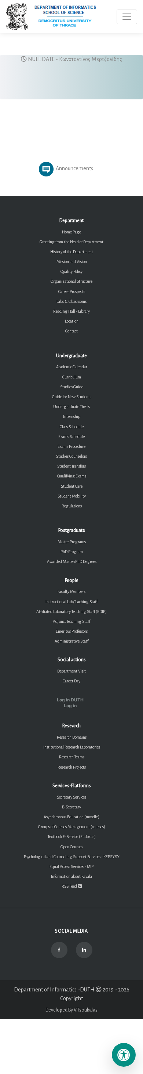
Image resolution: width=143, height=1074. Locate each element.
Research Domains (72, 737)
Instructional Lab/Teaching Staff (71, 601)
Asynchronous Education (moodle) (71, 817)
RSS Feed (70, 886)
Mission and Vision (71, 261)
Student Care (71, 486)
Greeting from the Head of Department (71, 242)
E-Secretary (71, 807)
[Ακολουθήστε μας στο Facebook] (59, 950)
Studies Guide (71, 387)
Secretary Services (71, 797)
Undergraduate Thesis (71, 406)
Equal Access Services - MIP (72, 866)
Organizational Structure (71, 281)
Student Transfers (71, 466)
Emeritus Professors (72, 631)
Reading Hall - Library (71, 311)
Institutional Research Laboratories (71, 747)
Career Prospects (71, 291)
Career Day (71, 681)
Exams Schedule (71, 436)
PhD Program (71, 551)
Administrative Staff (71, 641)
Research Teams (71, 757)
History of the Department (71, 252)
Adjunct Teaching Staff (71, 621)
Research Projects (72, 767)
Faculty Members (71, 591)
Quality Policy (71, 271)
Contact (71, 331)
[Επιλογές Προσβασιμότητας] (124, 1055)
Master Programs (72, 542)
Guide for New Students (71, 397)
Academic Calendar (71, 367)
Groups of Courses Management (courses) (71, 826)
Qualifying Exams (71, 476)
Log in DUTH (70, 699)
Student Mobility (72, 496)
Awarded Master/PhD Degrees (71, 561)
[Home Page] (57, 16)
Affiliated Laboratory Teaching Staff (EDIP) (71, 611)
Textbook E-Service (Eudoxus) (72, 836)
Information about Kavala (71, 876)
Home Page (71, 232)
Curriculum (71, 377)
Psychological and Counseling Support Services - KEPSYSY (72, 856)
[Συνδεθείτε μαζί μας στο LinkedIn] (84, 950)
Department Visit (71, 671)
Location (71, 321)
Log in (70, 705)
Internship (71, 416)
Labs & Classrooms (71, 301)
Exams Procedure (71, 446)
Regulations (72, 506)
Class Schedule (72, 426)
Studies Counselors (71, 456)
